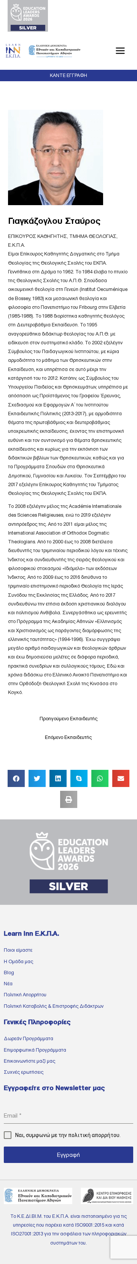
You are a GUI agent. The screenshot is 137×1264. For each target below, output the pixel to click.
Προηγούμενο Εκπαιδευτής (68, 718)
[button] (68, 75)
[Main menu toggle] (120, 51)
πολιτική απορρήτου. (94, 1135)
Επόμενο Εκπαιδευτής (68, 737)
